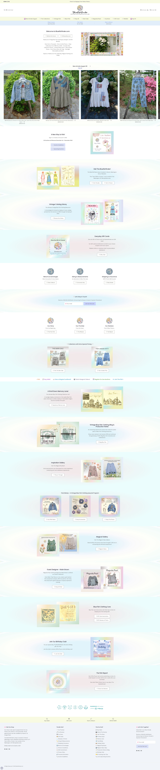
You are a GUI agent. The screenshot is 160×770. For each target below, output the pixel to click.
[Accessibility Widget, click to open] (1, 768)
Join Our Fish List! (79, 390)
